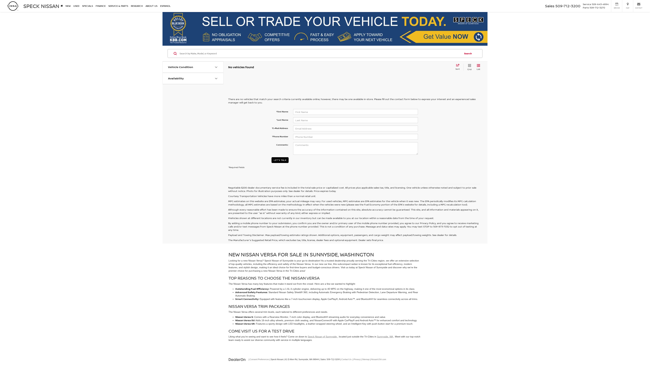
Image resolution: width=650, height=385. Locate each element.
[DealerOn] (237, 359)
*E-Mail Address (280, 128)
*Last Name (282, 119)
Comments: (282, 144)
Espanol (165, 5)
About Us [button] (151, 5)
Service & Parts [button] (118, 5)
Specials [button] (87, 5)
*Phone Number (280, 136)
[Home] (61, 6)
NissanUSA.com (378, 359)
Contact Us (346, 359)
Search (468, 53)
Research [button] (137, 5)
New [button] (68, 5)
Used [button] (76, 5)
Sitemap (366, 359)
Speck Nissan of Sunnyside (323, 336)
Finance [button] (101, 5)
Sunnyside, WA (385, 336)
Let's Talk (280, 160)
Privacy (357, 359)
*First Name (282, 111)
